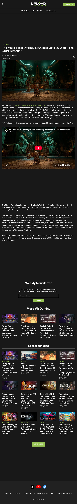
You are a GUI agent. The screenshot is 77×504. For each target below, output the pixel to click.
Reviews (25, 11)
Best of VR (37, 11)
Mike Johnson (6, 377)
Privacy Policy (29, 493)
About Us (8, 493)
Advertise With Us (65, 493)
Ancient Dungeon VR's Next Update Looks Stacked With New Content (10, 429)
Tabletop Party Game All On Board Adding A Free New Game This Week (66, 429)
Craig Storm (25, 372)
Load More (38, 444)
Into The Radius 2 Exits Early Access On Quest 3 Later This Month (29, 429)
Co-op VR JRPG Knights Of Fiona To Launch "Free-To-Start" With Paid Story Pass (48, 398)
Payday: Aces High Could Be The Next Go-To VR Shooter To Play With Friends (67, 330)
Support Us (69, 4)
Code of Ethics (43, 493)
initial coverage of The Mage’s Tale (30, 105)
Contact (18, 493)
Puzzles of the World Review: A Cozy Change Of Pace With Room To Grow (28, 330)
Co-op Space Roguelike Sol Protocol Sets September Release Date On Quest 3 (9, 332)
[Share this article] (73, 57)
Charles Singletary (11, 55)
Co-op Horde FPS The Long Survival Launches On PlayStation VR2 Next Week (28, 399)
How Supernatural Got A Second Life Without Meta (28, 366)
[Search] (3, 4)
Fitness (23, 361)
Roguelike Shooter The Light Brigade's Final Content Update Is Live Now (67, 398)
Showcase (51, 11)
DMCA (53, 493)
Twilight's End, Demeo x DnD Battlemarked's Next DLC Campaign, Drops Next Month (48, 332)
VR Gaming (7, 45)
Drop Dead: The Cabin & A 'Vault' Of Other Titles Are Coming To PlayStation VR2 (47, 429)
